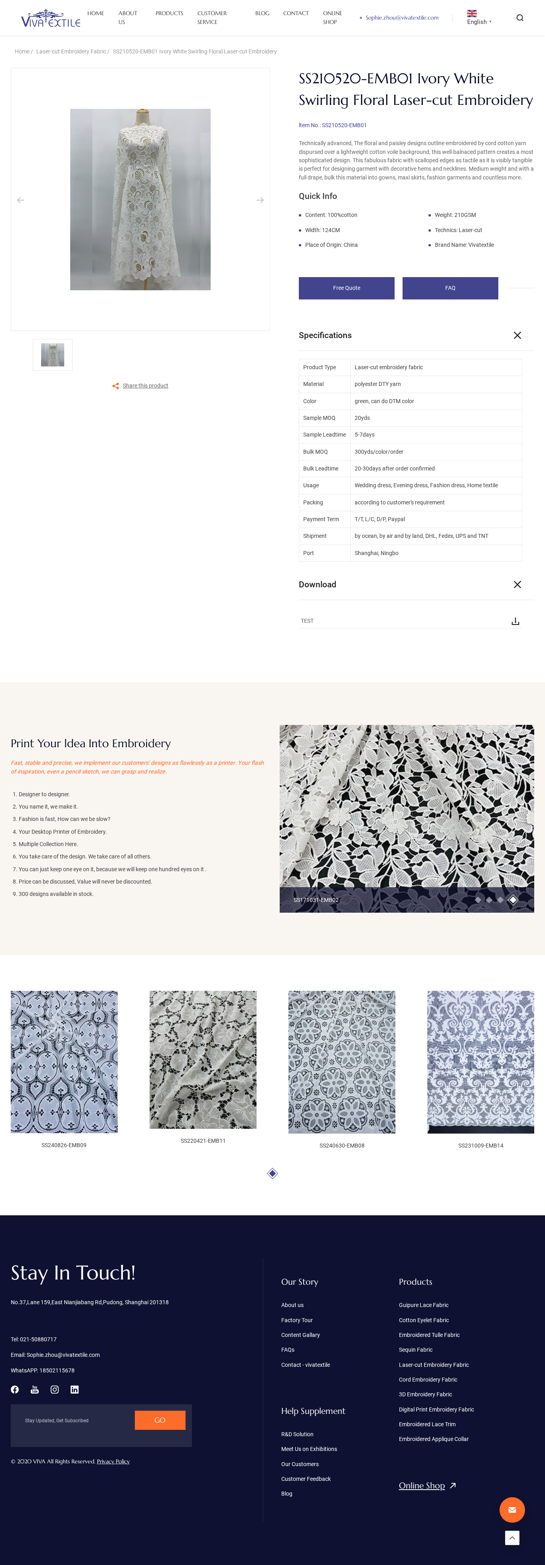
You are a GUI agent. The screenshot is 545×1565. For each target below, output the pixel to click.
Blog (286, 1493)
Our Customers (300, 1464)
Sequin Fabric (415, 1349)
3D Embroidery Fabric (425, 1394)
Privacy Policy (113, 1461)
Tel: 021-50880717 (34, 1339)
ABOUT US (127, 17)
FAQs (287, 1349)
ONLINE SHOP (332, 17)
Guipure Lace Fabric (423, 1305)
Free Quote (346, 288)
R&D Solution (297, 1434)
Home (22, 51)
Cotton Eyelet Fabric (424, 1320)
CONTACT (296, 13)
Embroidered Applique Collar (434, 1439)
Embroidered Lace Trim (427, 1424)
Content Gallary (300, 1335)
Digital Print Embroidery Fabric (436, 1409)
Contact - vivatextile (305, 1365)
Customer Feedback (306, 1479)
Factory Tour (297, 1320)
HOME (95, 13)
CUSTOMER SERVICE (212, 17)
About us (292, 1305)
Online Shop (422, 1485)
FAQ (450, 288)
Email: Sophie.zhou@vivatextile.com (55, 1355)
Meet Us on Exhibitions (309, 1449)
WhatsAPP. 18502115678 (43, 1370)
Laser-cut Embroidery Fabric (71, 51)
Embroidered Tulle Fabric (429, 1335)
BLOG (262, 13)
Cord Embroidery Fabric (428, 1379)
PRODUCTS (169, 13)
